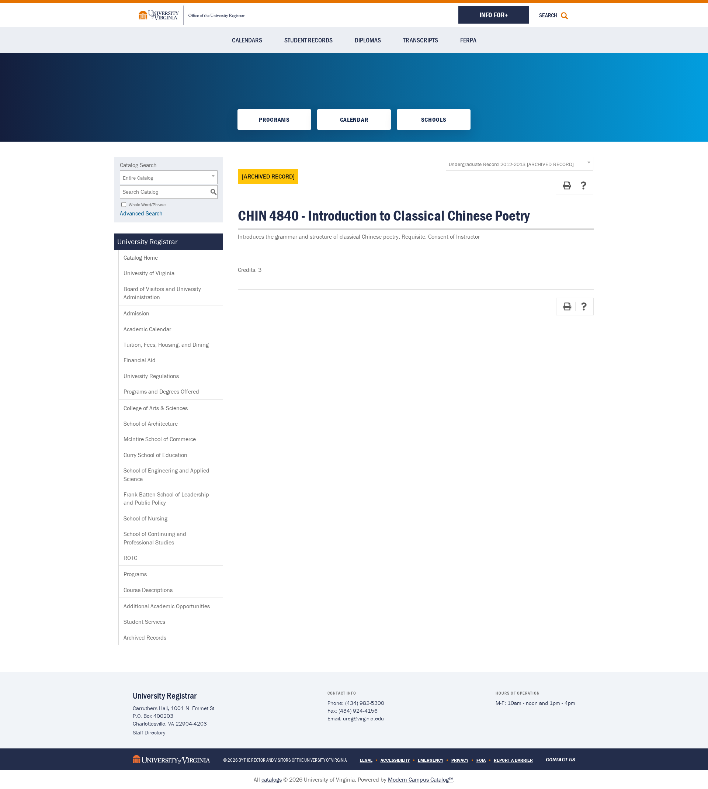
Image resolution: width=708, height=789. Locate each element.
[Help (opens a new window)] (583, 185)
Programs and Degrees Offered (161, 391)
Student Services (144, 621)
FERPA (468, 39)
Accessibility (395, 760)
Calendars (247, 39)
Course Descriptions (148, 590)
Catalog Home (141, 257)
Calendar (354, 119)
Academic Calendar (147, 329)
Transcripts (420, 39)
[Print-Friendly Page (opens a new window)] (567, 185)
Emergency (430, 760)
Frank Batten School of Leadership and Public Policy (166, 498)
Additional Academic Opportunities (167, 606)
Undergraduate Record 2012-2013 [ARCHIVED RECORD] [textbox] (511, 164)
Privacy (459, 760)
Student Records (308, 39)
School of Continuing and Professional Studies (155, 538)
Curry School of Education (155, 454)
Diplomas (368, 39)
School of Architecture (151, 423)
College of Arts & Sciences (156, 408)
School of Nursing (145, 518)
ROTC (130, 557)
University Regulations (151, 376)
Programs (274, 119)
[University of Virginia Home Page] (171, 758)
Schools (434, 119)
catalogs (271, 779)
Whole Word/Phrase (147, 204)
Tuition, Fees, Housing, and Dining (166, 344)
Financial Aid (140, 360)
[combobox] (519, 163)
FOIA (481, 760)
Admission (136, 313)
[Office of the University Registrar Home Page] (192, 14)
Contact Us (560, 759)
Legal (366, 760)
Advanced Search (141, 213)
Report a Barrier (513, 760)
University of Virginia (149, 273)
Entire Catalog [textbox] (138, 177)
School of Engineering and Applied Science (166, 474)
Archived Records (145, 637)
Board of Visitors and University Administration (162, 293)
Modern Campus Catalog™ (420, 779)
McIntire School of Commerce (160, 439)
